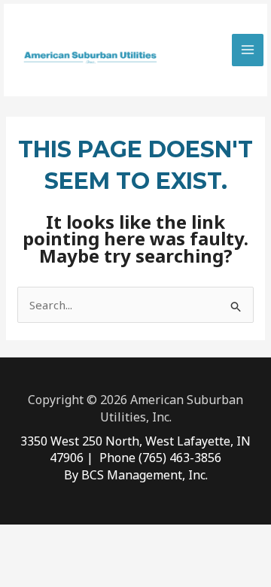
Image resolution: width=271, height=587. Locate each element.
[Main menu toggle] (248, 50)
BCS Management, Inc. (144, 475)
